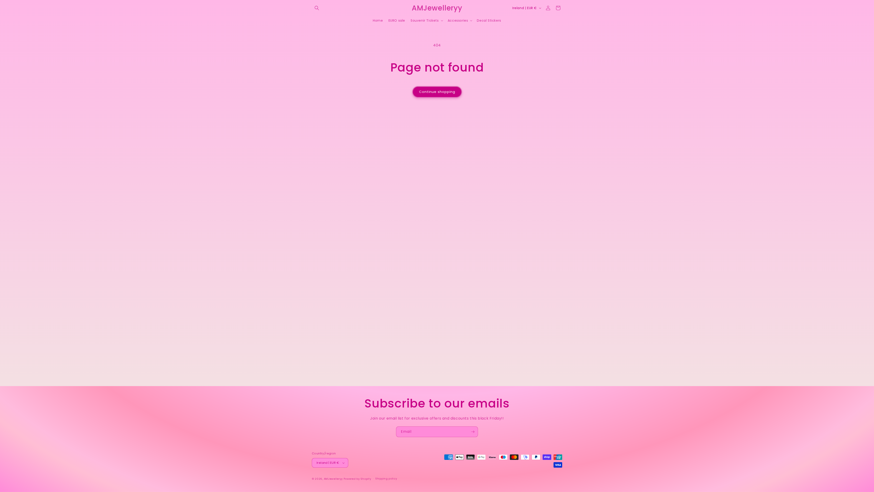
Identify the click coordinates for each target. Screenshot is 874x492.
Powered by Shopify (357, 479)
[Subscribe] (473, 431)
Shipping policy (386, 478)
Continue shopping (437, 91)
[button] (317, 8)
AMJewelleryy (333, 479)
